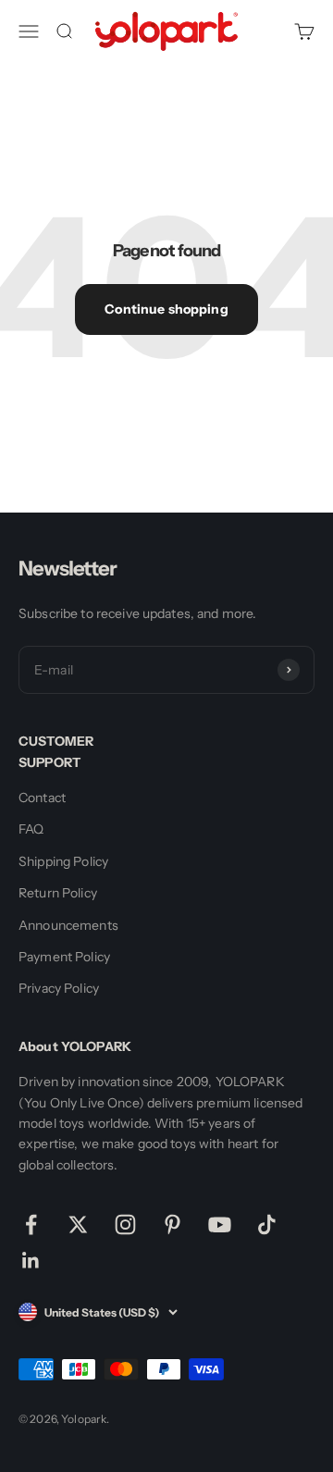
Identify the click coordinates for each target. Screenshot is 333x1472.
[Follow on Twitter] (78, 1224)
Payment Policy (64, 956)
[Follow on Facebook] (30, 1224)
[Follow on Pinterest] (172, 1224)
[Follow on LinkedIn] (30, 1260)
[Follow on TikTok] (266, 1224)
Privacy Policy (58, 988)
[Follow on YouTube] (219, 1224)
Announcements (68, 925)
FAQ (30, 829)
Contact (42, 797)
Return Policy (57, 892)
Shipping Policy (63, 861)
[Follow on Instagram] (125, 1224)
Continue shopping (166, 309)
